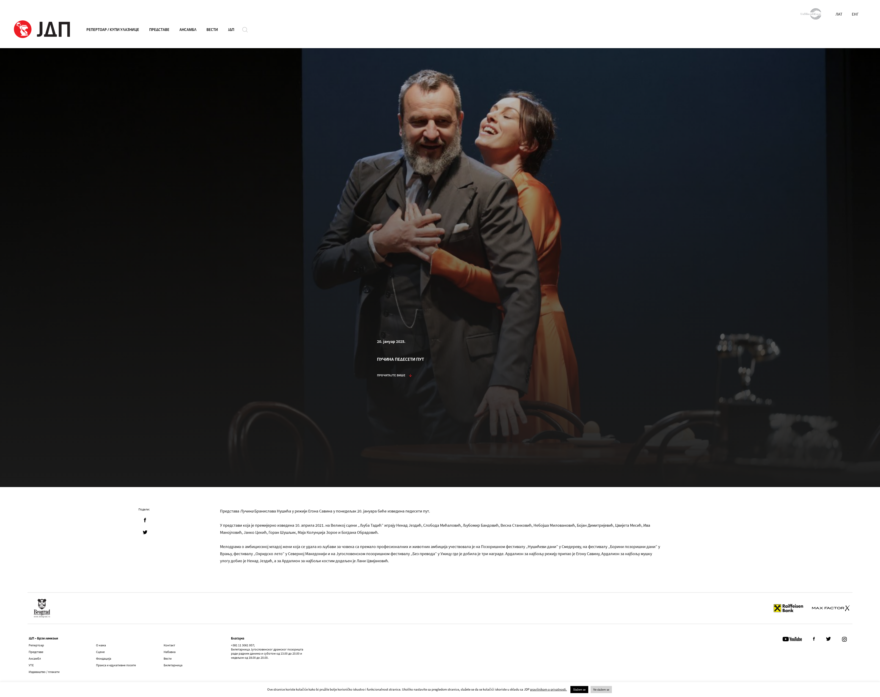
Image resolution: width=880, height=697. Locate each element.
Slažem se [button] (579, 689)
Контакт (169, 645)
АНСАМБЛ (187, 30)
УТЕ (31, 665)
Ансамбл (35, 658)
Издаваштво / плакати (44, 672)
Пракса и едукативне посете (116, 665)
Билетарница (173, 665)
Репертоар (36, 645)
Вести (168, 658)
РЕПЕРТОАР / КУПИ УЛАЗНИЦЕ (112, 30)
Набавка (170, 652)
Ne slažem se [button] (601, 689)
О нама (101, 645)
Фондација (103, 658)
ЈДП (231, 30)
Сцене (100, 652)
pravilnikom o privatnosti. (548, 689)
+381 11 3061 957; (243, 645)
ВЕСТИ (212, 30)
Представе (36, 652)
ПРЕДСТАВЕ (159, 30)
